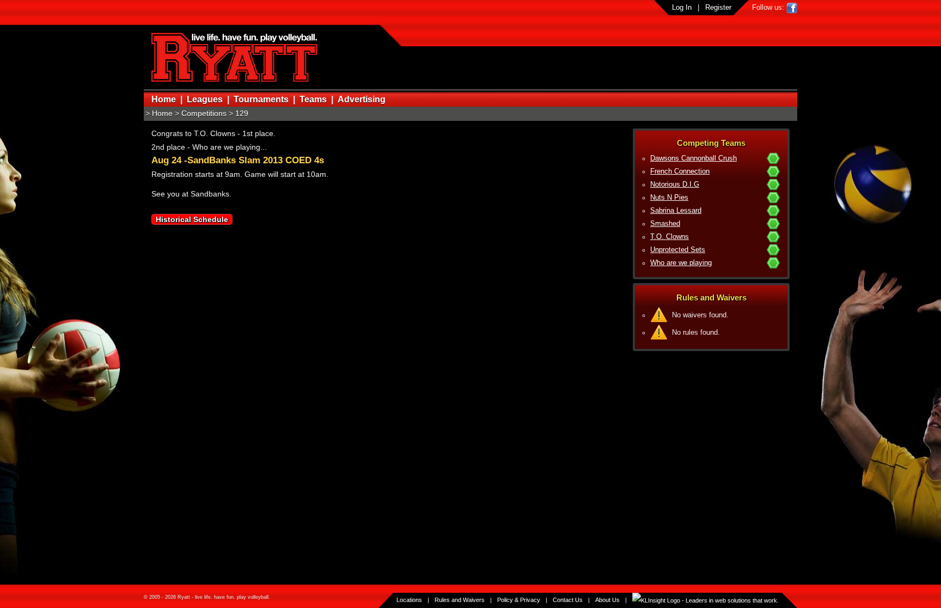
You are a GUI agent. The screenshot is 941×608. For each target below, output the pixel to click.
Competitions (204, 113)
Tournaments (261, 99)
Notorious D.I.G (674, 184)
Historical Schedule (192, 219)
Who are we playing (681, 263)
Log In (682, 7)
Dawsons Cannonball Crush (693, 158)
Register (718, 7)
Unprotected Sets (677, 250)
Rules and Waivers (460, 600)
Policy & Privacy (518, 600)
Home (163, 99)
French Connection (680, 171)
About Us (607, 600)
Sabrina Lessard (675, 210)
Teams (313, 99)
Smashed (665, 224)
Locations (409, 600)
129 (241, 113)
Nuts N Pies (669, 197)
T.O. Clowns (669, 237)
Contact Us (568, 600)
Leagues (205, 99)
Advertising (362, 99)
